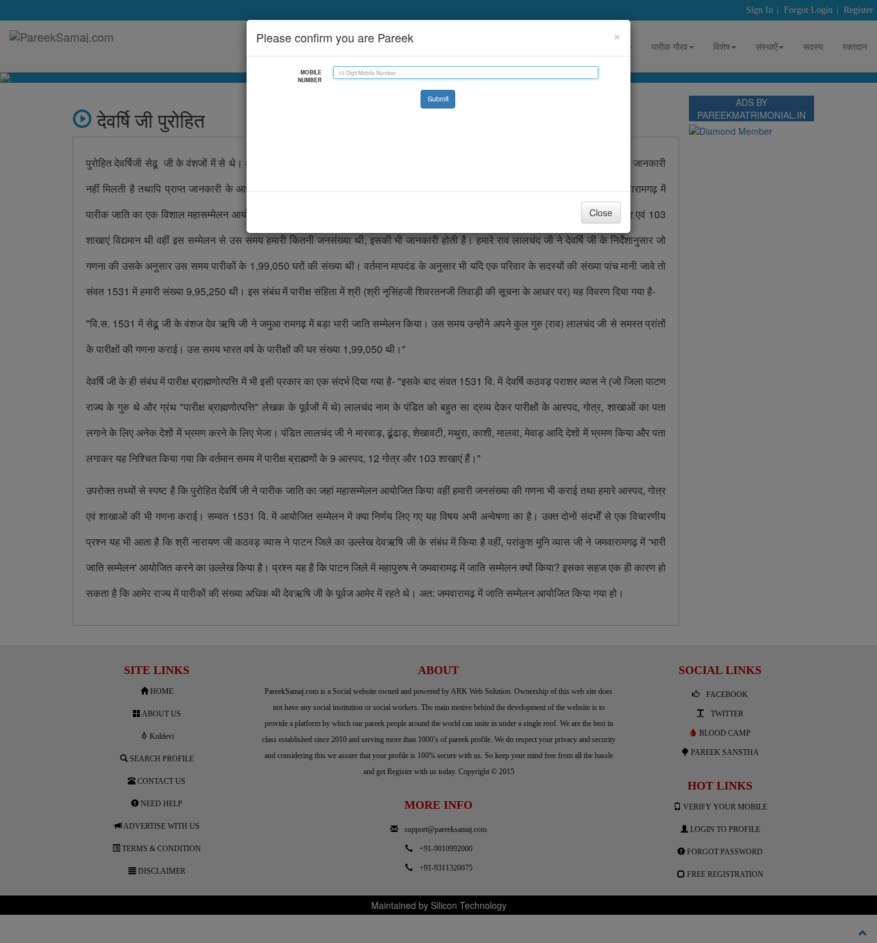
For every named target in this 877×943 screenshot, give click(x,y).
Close (600, 212)
